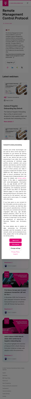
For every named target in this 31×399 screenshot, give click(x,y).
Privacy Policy (15, 252)
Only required (15, 244)
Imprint (15, 254)
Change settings (15, 248)
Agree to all (15, 240)
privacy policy (22, 178)
